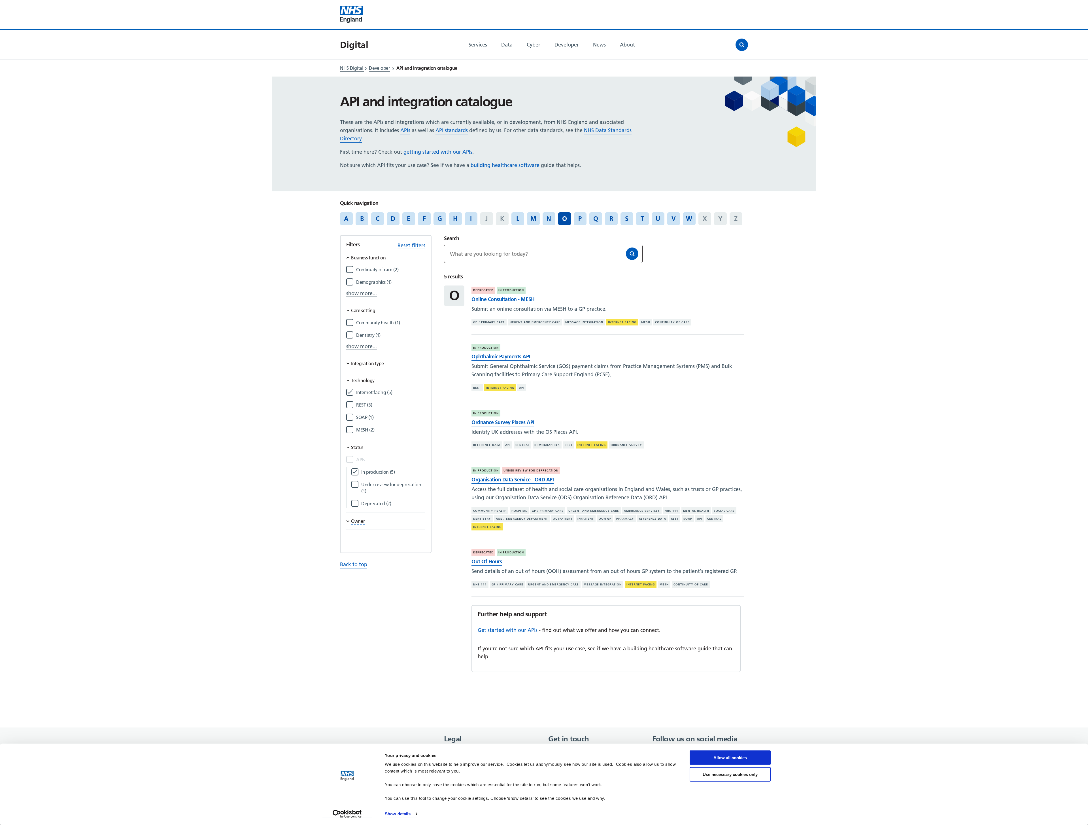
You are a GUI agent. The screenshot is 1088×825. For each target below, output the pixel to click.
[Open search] (742, 45)
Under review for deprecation (530, 470)
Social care (724, 511)
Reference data (486, 445)
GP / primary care (489, 322)
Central (522, 445)
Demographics (547, 445)
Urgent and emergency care (535, 322)
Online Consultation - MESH (502, 299)
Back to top (353, 564)
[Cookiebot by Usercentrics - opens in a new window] (347, 814)
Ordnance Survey (626, 445)
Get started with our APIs (507, 630)
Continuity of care (672, 322)
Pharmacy (625, 519)
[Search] (632, 254)
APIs (405, 130)
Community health (490, 511)
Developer (379, 68)
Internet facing (622, 322)
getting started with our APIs (437, 152)
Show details (398, 813)
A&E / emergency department (522, 519)
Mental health (696, 511)
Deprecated (483, 290)
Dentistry (482, 519)
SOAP (687, 519)
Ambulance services (642, 511)
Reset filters (411, 245)
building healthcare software (505, 165)
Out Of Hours (486, 561)
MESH (645, 322)
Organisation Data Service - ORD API (512, 479)
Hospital (519, 511)
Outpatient (563, 519)
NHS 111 (671, 511)
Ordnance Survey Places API (502, 422)
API (521, 388)
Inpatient (585, 519)
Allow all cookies (730, 757)
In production (511, 290)
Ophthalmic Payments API (500, 356)
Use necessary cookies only (730, 774)
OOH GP (605, 519)
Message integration (584, 322)
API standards (451, 130)
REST (477, 388)
